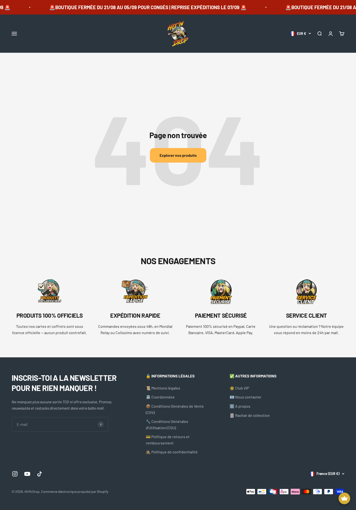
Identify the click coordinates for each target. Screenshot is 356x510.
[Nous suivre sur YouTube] (27, 474)
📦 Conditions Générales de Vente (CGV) (175, 409)
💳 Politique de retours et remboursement (168, 439)
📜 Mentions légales (163, 388)
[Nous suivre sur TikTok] (39, 474)
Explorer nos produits (178, 155)
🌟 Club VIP (239, 388)
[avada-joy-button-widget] (344, 498)
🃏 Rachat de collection (250, 415)
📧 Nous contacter (246, 397)
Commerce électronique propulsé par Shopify (74, 491)
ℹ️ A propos (240, 406)
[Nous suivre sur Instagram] (15, 474)
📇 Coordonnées (160, 397)
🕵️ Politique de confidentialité (172, 452)
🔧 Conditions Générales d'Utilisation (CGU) (167, 424)
